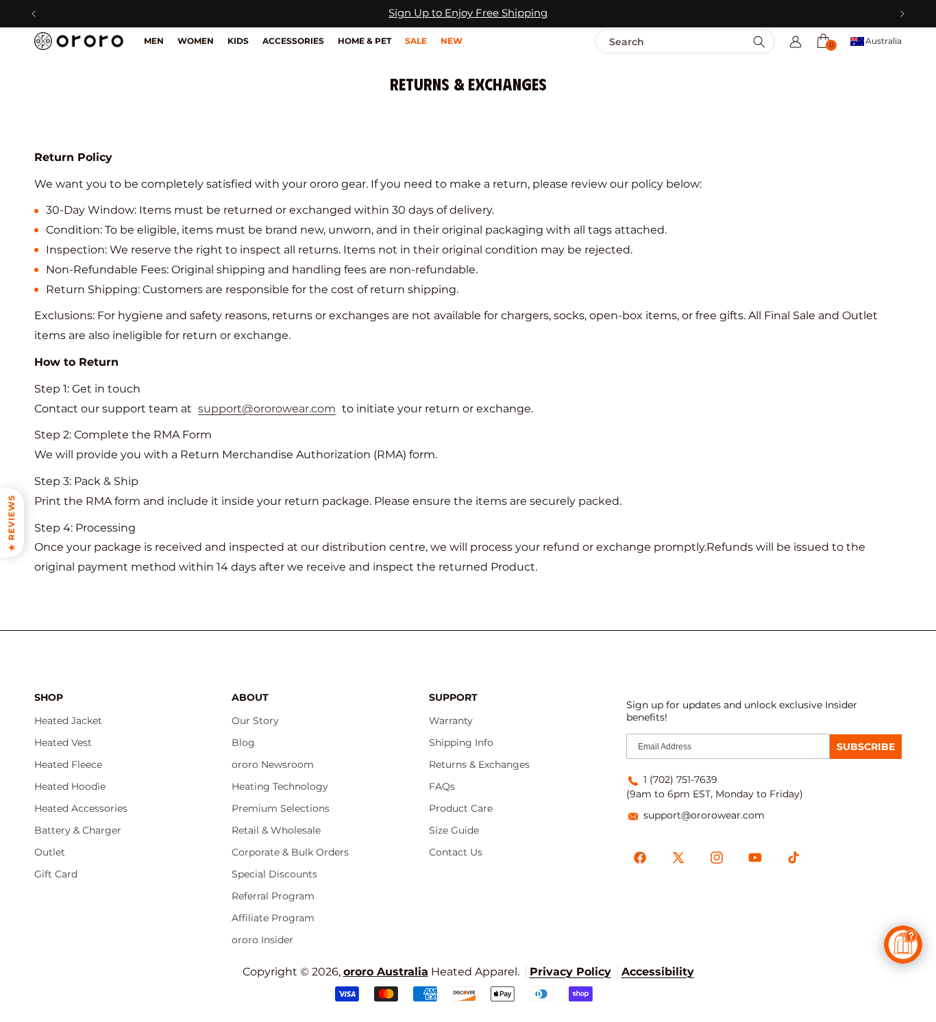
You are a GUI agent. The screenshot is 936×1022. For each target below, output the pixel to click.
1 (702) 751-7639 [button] (680, 779)
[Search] (759, 42)
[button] (823, 40)
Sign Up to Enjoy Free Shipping (468, 13)
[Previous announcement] (34, 13)
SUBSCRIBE (866, 746)
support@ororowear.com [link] (704, 815)
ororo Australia (385, 971)
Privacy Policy (570, 971)
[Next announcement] (902, 13)
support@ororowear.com (267, 408)
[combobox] (655, 41)
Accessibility (657, 971)
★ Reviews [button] (11, 523)
